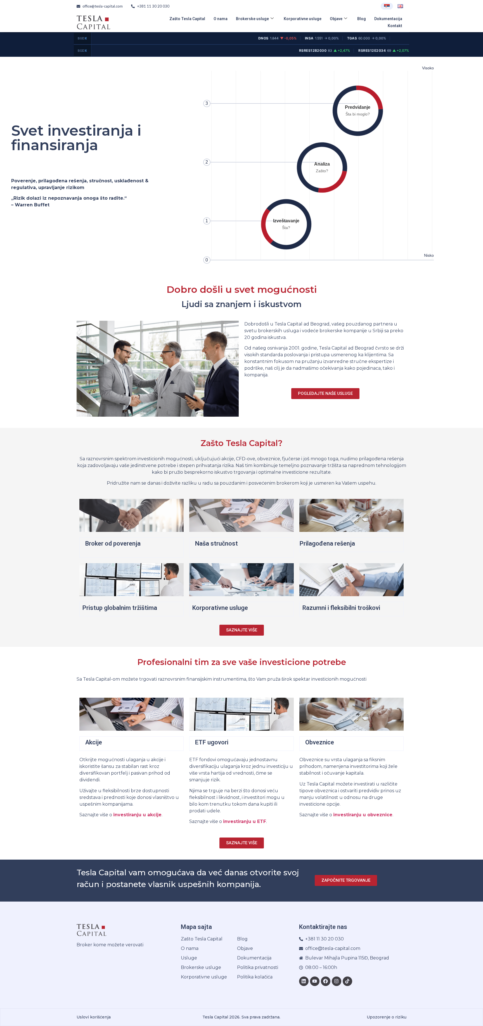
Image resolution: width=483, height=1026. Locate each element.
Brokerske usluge (252, 18)
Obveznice (319, 742)
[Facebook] (325, 981)
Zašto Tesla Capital (187, 18)
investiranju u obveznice (362, 814)
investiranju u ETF (244, 821)
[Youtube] (314, 981)
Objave (336, 18)
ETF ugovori (211, 742)
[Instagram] (336, 981)
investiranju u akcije (137, 814)
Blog (361, 18)
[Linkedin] (304, 981)
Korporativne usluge (302, 18)
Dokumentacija (388, 18)
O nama (221, 18)
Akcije (93, 742)
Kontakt (395, 25)
